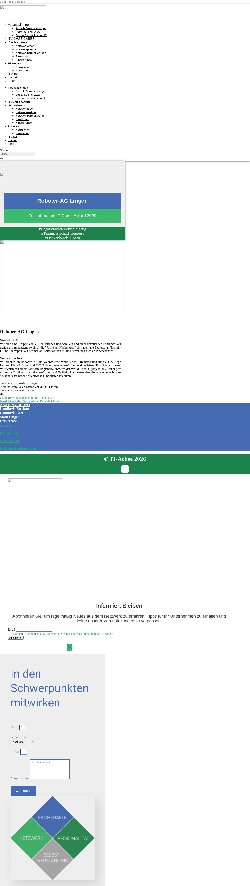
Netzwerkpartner (26, 49)
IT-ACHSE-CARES (21, 38)
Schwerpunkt (20, 737)
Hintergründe (24, 59)
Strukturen (22, 56)
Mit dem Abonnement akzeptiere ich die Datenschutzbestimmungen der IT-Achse (62, 633)
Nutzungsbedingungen (18, 448)
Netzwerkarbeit (25, 45)
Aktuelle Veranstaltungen (31, 28)
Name (15, 727)
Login (12, 80)
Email (11, 629)
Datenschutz (10, 441)
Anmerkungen (20, 778)
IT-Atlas (13, 73)
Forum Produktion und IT (31, 35)
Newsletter (22, 70)
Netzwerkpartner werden (31, 52)
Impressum (9, 434)
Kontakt (13, 77)
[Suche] (1, 158)
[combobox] (17, 154)
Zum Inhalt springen (12, 1)
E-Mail (15, 751)
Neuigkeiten (23, 66)
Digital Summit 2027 (28, 31)
